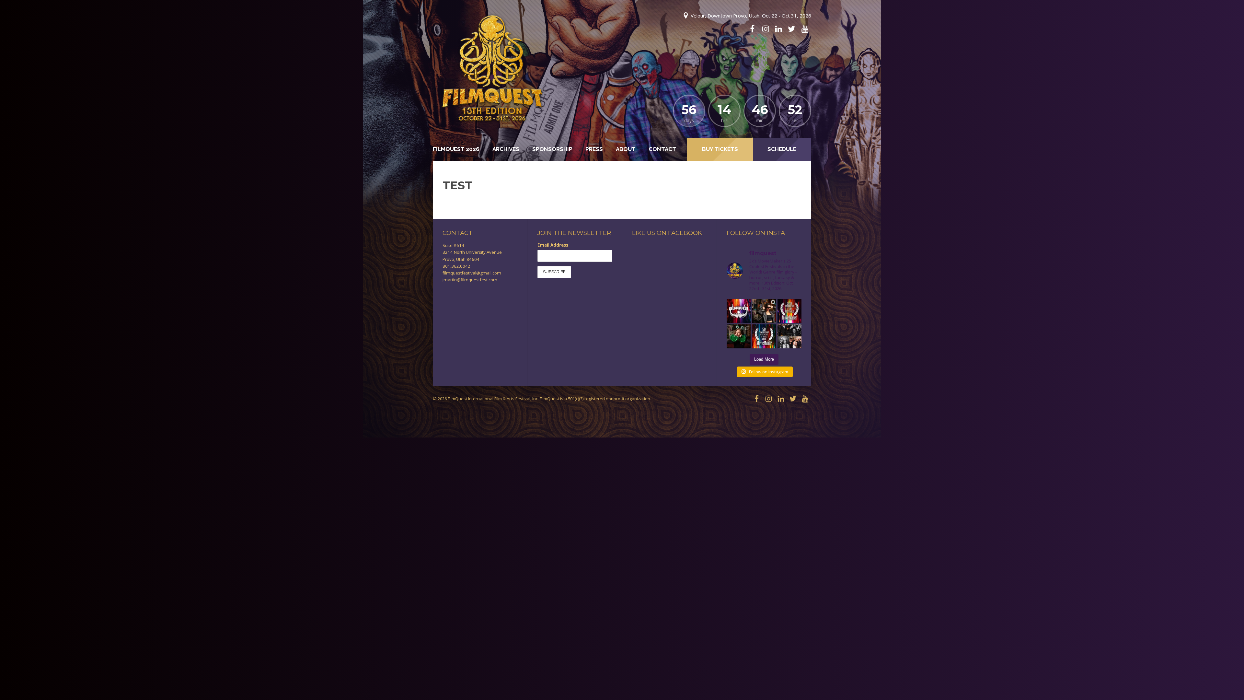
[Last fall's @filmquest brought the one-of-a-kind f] (739, 336)
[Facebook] (752, 28)
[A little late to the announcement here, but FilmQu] (789, 311)
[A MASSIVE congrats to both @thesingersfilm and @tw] (789, 336)
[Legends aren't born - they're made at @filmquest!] (764, 311)
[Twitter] (791, 28)
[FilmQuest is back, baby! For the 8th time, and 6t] (764, 336)
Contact (662, 149)
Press (594, 149)
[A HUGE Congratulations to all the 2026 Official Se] (739, 311)
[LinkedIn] (778, 28)
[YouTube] (804, 28)
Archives (505, 149)
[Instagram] (765, 28)
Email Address (552, 245)
